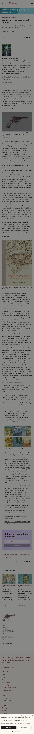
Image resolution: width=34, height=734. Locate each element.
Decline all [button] (24, 727)
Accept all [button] (8, 727)
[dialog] (17, 724)
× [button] (32, 715)
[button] (16, 732)
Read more (27, 723)
